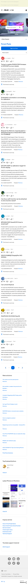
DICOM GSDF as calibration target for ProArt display (13, 166)
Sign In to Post (14, 48)
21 (18, 367)
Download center (7, 531)
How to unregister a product (9, 418)
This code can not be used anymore (10, 379)
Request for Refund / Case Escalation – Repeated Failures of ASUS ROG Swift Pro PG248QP (13, 132)
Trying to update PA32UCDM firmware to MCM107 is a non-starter (13, 65)
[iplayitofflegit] (8, 467)
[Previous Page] (5, 368)
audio (3, 348)
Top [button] (4, 581)
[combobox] (14, 27)
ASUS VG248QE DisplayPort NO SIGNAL (11, 256)
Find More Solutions (8, 453)
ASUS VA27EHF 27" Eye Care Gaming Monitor (13, 447)
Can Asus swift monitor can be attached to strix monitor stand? (14, 200)
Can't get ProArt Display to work (10, 404)
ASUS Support (6, 547)
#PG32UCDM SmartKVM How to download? (12, 223)
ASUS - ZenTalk (9, 10)
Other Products (5, 39)
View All (5, 511)
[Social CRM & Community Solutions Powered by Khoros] (23, 582)
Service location (7, 527)
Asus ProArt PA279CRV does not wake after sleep (14, 433)
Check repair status (7, 529)
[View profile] (3, 58)
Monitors (21, 81)
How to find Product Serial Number (12, 526)
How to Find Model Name (9, 523)
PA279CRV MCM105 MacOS (10, 316)
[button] (6, 488)
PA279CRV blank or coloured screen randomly (13, 411)
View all (5, 472)
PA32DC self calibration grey (9, 440)
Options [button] (26, 39)
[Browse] (2, 10)
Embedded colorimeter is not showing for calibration (13, 98)
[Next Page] (22, 368)
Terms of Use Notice (6, 574)
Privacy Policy (16, 574)
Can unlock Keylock (7, 285)
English (5, 571)
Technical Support (7, 533)
